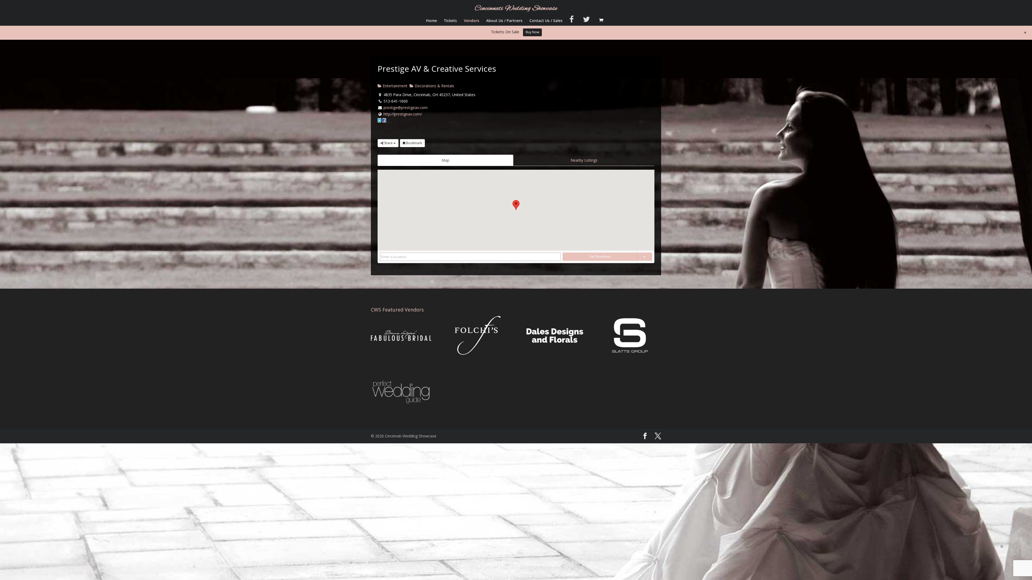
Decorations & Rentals (434, 85)
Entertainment (394, 85)
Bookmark (413, 143)
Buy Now (532, 32)
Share (388, 143)
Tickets (450, 21)
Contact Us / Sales (545, 21)
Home (431, 21)
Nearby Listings (584, 160)
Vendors (471, 21)
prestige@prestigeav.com (406, 107)
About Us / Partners (504, 21)
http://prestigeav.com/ (403, 114)
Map (445, 160)
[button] (516, 205)
